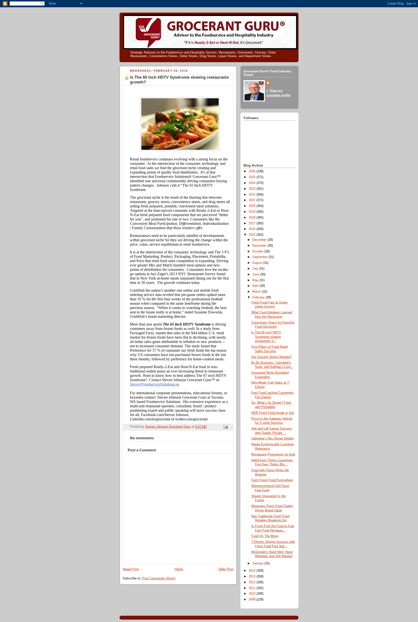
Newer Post (131, 569)
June (256, 274)
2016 (252, 229)
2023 (252, 188)
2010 (252, 593)
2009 (252, 599)
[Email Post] (225, 427)
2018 (252, 217)
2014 (252, 570)
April (256, 286)
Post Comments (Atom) (158, 578)
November (260, 245)
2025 (252, 177)
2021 (252, 200)
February (259, 297)
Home (179, 569)
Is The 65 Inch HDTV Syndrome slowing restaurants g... (266, 337)
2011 (252, 588)
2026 (252, 171)
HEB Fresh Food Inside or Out (272, 413)
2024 (252, 183)
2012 (252, 582)
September (260, 257)
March (257, 291)
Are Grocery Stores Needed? (271, 357)
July (255, 268)
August (257, 263)
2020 (252, 206)
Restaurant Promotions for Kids (273, 454)
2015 (252, 234)
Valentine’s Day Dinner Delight (272, 438)
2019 (252, 211)
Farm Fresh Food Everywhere (272, 480)
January (258, 563)
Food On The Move (264, 536)
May (255, 280)
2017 (252, 223)
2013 (252, 576)
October (258, 251)
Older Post (225, 569)
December (260, 240)
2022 (252, 194)
